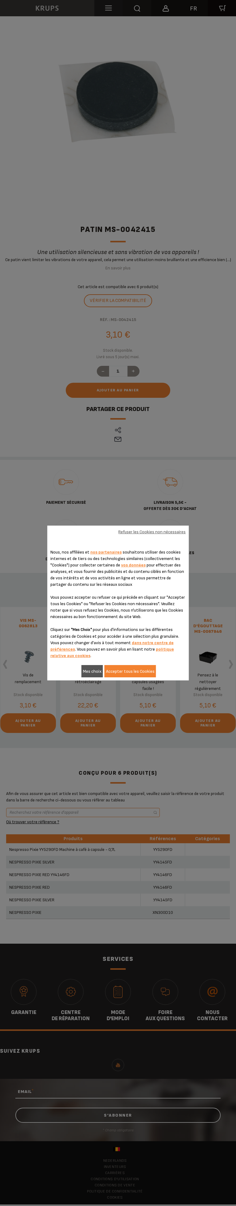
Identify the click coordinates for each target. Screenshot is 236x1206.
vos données (133, 565)
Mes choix (92, 671)
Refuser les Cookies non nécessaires (152, 531)
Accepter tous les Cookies (130, 671)
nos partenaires (106, 552)
